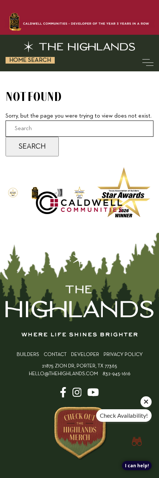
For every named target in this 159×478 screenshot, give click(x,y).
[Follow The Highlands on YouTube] (93, 395)
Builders (28, 354)
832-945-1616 (116, 374)
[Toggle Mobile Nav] (147, 62)
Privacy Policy (123, 354)
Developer (85, 354)
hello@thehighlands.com (63, 374)
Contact (55, 354)
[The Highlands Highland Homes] (79, 46)
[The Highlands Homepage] (79, 295)
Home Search (30, 60)
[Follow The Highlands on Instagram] (77, 395)
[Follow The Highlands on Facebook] (63, 395)
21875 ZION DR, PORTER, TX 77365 (79, 366)
